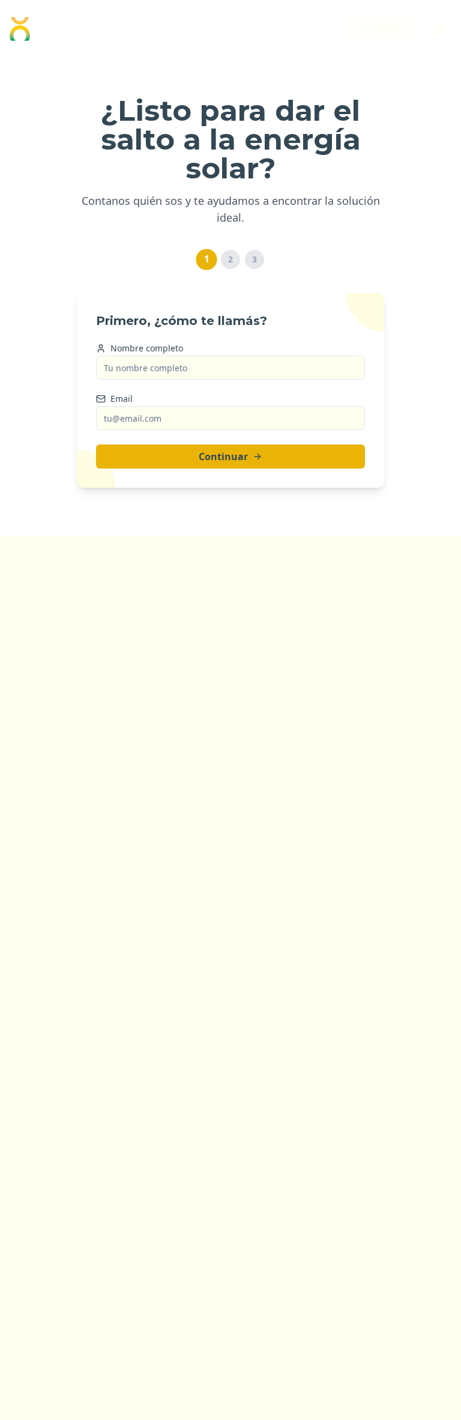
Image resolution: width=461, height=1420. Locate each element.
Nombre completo (146, 348)
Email (121, 399)
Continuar (223, 456)
